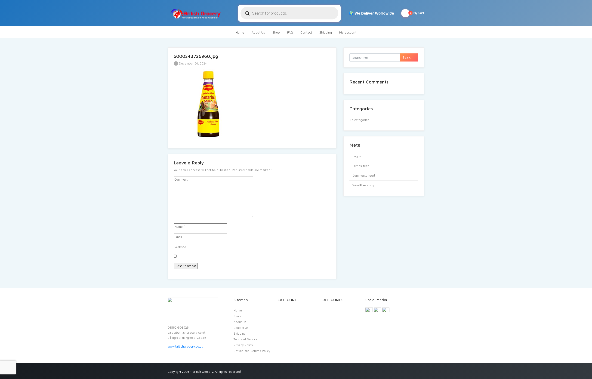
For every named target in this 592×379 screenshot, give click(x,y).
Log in (356, 156)
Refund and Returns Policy (252, 351)
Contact (306, 32)
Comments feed (363, 175)
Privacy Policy (243, 345)
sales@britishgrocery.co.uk (187, 332)
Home (240, 32)
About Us (258, 32)
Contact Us (241, 328)
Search (408, 57)
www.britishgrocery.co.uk (185, 346)
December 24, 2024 (192, 63)
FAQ (290, 32)
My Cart (417, 13)
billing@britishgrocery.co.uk (187, 337)
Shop (276, 32)
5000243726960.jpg (196, 56)
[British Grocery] (195, 13)
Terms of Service (246, 339)
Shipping (325, 32)
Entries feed (361, 166)
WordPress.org (363, 185)
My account (347, 32)
